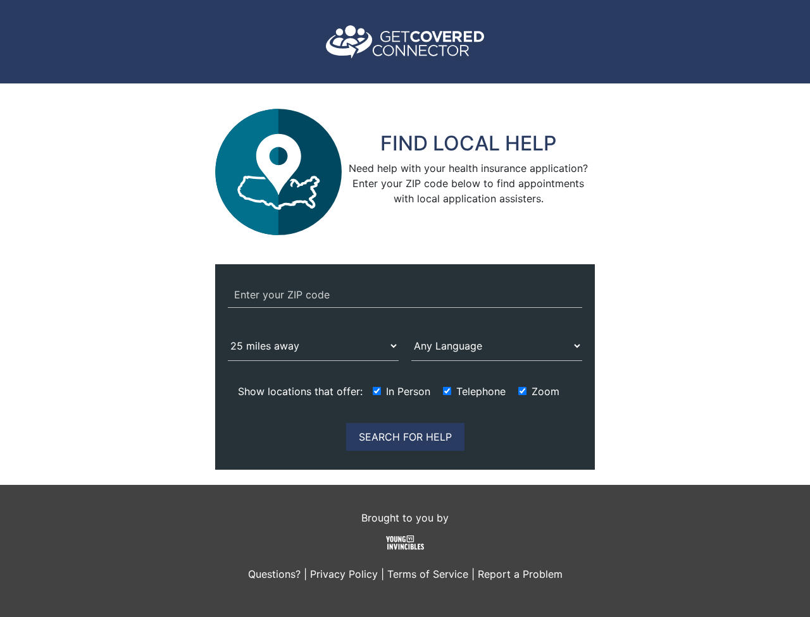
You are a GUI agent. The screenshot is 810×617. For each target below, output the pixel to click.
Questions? (274, 574)
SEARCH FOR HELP (405, 437)
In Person (408, 391)
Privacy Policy (344, 574)
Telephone (481, 391)
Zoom (545, 391)
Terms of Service (427, 574)
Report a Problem (520, 574)
